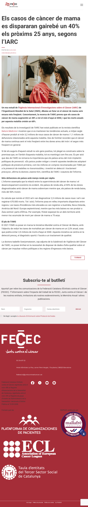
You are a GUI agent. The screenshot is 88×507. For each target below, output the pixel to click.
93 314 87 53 (20, 360)
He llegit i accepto (29, 316)
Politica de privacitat (38, 502)
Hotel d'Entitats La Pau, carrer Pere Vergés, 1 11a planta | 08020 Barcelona (43, 367)
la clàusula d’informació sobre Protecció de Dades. (36, 316)
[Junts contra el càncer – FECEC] (11, 5)
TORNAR (77, 258)
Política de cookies (49, 502)
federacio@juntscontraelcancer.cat (29, 375)
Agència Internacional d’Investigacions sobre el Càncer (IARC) (48, 107)
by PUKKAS (58, 502)
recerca (13, 53)
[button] (81, 5)
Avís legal (28, 502)
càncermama (6, 53)
